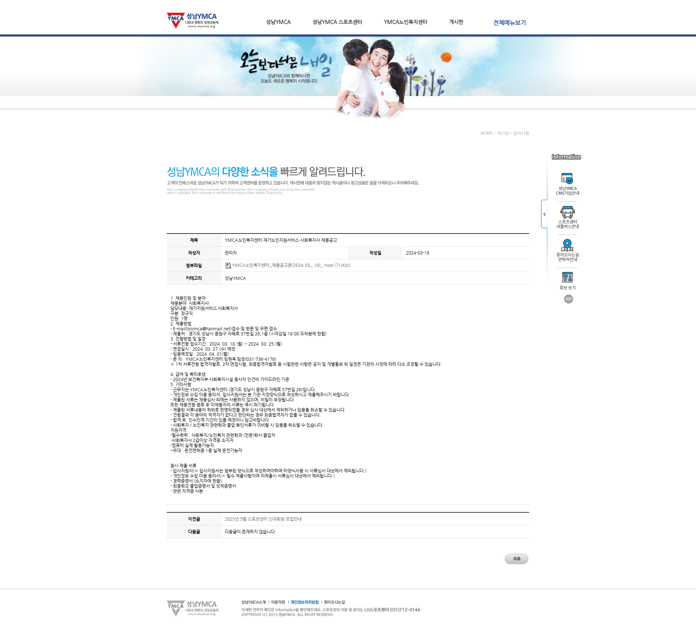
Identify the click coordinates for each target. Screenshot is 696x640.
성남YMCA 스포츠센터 (337, 22)
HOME (487, 133)
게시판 (456, 22)
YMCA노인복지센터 (405, 22)
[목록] (516, 563)
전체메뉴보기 (509, 22)
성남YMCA (278, 22)
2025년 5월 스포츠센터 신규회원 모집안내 (263, 518)
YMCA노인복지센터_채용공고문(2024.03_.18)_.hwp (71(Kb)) (291, 265)
